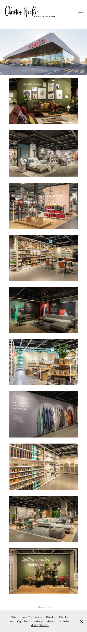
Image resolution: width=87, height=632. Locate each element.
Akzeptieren (40, 625)
